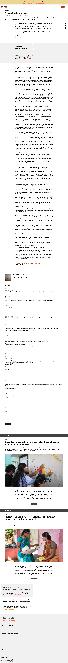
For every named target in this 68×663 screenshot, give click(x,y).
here (49, 114)
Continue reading (34, 578)
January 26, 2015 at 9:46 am (8, 358)
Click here (17, 89)
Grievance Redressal (4, 655)
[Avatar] (8, 277)
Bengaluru (7, 10)
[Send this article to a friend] (65, 23)
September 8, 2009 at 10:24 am (9, 290)
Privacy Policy (3, 651)
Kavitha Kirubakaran (10, 447)
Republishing (3, 653)
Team (2, 640)
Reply (5, 302)
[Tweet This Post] (65, 25)
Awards (2, 641)
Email (6, 411)
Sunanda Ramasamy (19, 447)
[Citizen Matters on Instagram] (3, 628)
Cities (41, 6)
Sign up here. (16, 633)
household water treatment (9, 364)
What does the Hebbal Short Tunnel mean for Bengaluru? (34, 3)
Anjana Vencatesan (30, 447)
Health (35, 15)
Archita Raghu (9, 522)
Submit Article (57, 6)
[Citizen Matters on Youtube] (12, 628)
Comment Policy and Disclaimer (4, 654)
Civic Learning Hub (4, 647)
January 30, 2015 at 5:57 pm (8, 371)
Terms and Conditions (4, 652)
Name (6, 407)
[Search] (66, 7)
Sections (51, 6)
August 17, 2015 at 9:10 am (8, 383)
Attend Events (3, 646)
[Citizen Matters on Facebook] (6, 628)
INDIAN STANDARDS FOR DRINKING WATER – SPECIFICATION (28, 263)
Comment (7, 397)
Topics (46, 6)
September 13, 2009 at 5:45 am (9, 316)
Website (6, 415)
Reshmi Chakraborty (10, 15)
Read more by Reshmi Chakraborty (19, 277)
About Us (2, 639)
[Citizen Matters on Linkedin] (9, 628)
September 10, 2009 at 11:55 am (9, 307)
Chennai (6, 439)
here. (47, 90)
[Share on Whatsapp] (65, 27)
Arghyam (42, 71)
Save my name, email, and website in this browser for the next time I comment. (17, 420)
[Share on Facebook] (65, 29)
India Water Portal (30, 71)
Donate (62, 6)
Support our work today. (16, 594)
